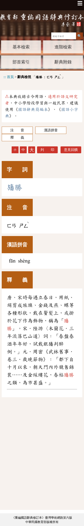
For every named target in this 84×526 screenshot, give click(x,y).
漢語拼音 (51, 130)
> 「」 (34, 76)
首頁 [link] (10, 77)
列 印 (47, 150)
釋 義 (17, 137)
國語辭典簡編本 (33, 109)
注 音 (17, 130)
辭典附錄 (63, 62)
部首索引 (21, 62)
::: (4, 77)
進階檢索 (63, 46)
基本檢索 (21, 46)
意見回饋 (71, 150)
